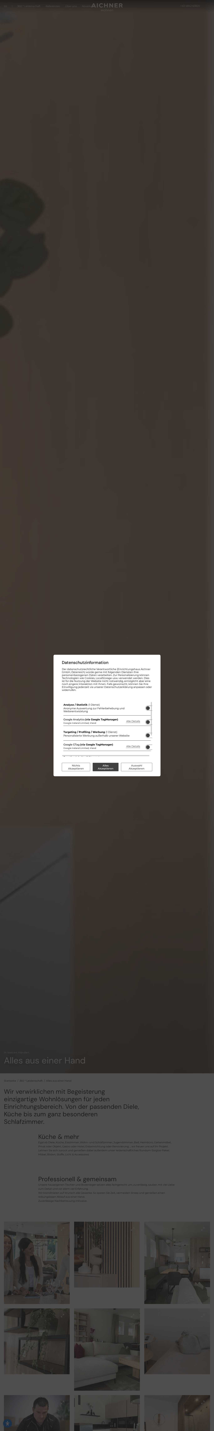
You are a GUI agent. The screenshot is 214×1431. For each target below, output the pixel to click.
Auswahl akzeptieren (136, 767)
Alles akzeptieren (105, 767)
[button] (148, 708)
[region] (107, 729)
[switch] (148, 707)
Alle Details (133, 721)
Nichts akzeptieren (76, 767)
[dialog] (107, 715)
